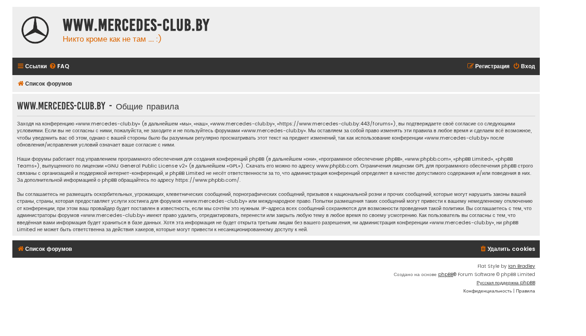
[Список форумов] (35, 31)
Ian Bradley (521, 266)
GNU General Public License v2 (146, 166)
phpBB (445, 274)
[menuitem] (59, 66)
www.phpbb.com (337, 166)
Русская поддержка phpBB (506, 282)
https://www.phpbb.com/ (207, 180)
